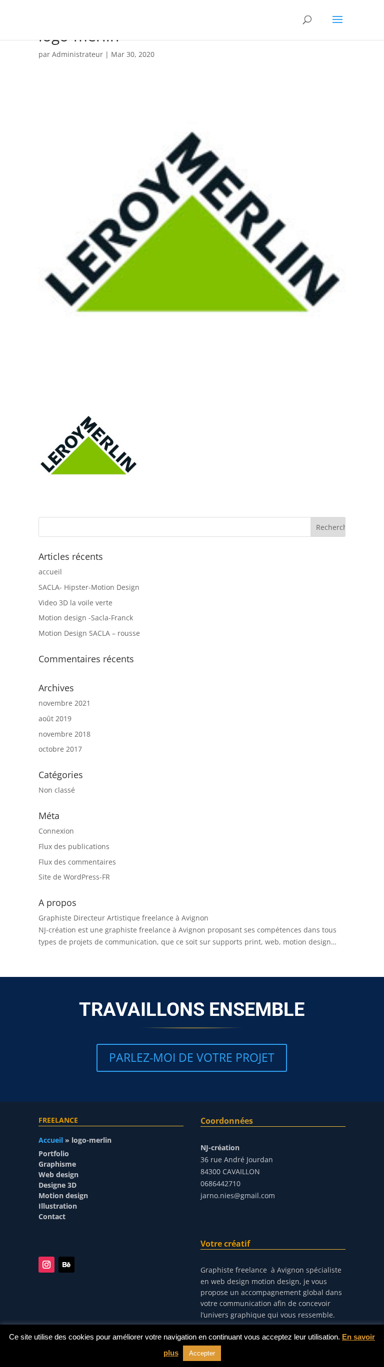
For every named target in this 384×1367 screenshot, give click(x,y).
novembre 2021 (64, 703)
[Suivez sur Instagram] (46, 1265)
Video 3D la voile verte (75, 602)
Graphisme (57, 1164)
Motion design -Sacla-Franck (85, 617)
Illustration (57, 1206)
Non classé (56, 790)
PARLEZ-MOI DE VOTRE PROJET (191, 1057)
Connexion (56, 831)
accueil (50, 571)
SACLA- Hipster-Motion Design (89, 587)
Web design (58, 1174)
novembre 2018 (64, 734)
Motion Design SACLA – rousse (89, 633)
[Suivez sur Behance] (66, 1265)
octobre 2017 (60, 749)
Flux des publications (74, 846)
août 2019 (55, 718)
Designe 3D (57, 1185)
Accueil (50, 1140)
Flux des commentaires (77, 862)
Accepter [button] (202, 1353)
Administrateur (77, 54)
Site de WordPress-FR (74, 877)
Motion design (63, 1195)
